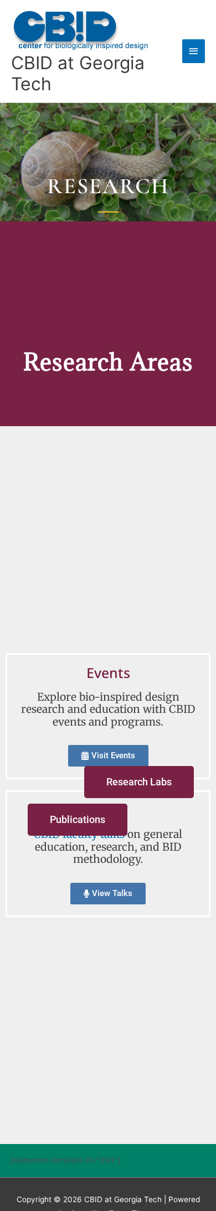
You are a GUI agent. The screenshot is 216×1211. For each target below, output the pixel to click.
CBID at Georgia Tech (78, 73)
